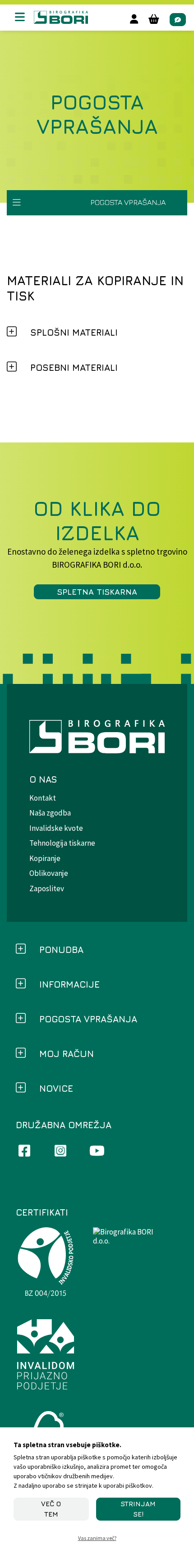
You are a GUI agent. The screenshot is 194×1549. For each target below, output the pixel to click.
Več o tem (51, 1509)
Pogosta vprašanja (88, 1019)
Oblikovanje (48, 873)
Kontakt (42, 798)
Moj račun (66, 1053)
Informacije (69, 984)
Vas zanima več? (97, 1538)
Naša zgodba (50, 813)
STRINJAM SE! (138, 1509)
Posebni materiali (74, 367)
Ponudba (61, 949)
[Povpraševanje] (178, 19)
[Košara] (154, 19)
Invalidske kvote (56, 828)
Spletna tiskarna (97, 592)
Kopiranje (44, 858)
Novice (56, 1088)
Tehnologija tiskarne (62, 843)
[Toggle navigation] (17, 202)
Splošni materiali (74, 332)
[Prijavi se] (134, 19)
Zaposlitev (46, 888)
